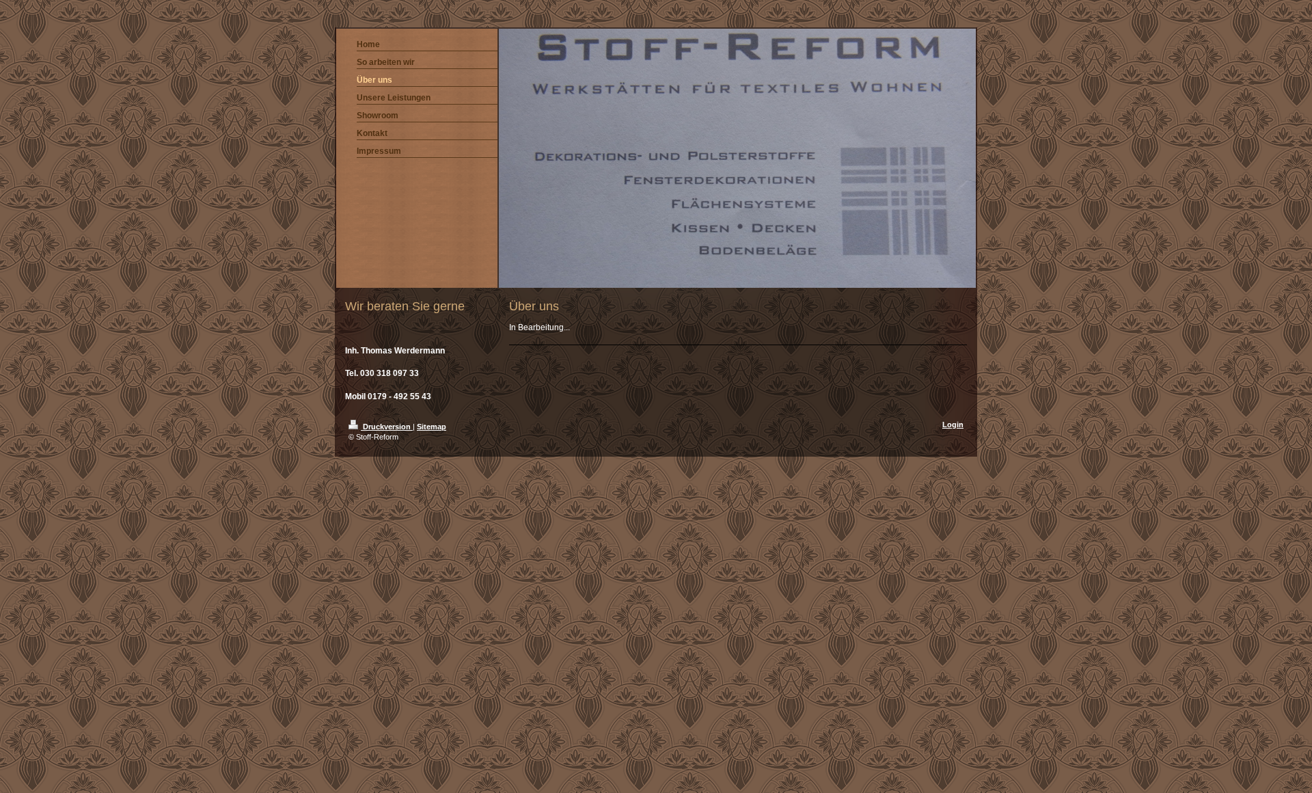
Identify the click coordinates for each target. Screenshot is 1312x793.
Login (953, 424)
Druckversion (387, 426)
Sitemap (431, 426)
